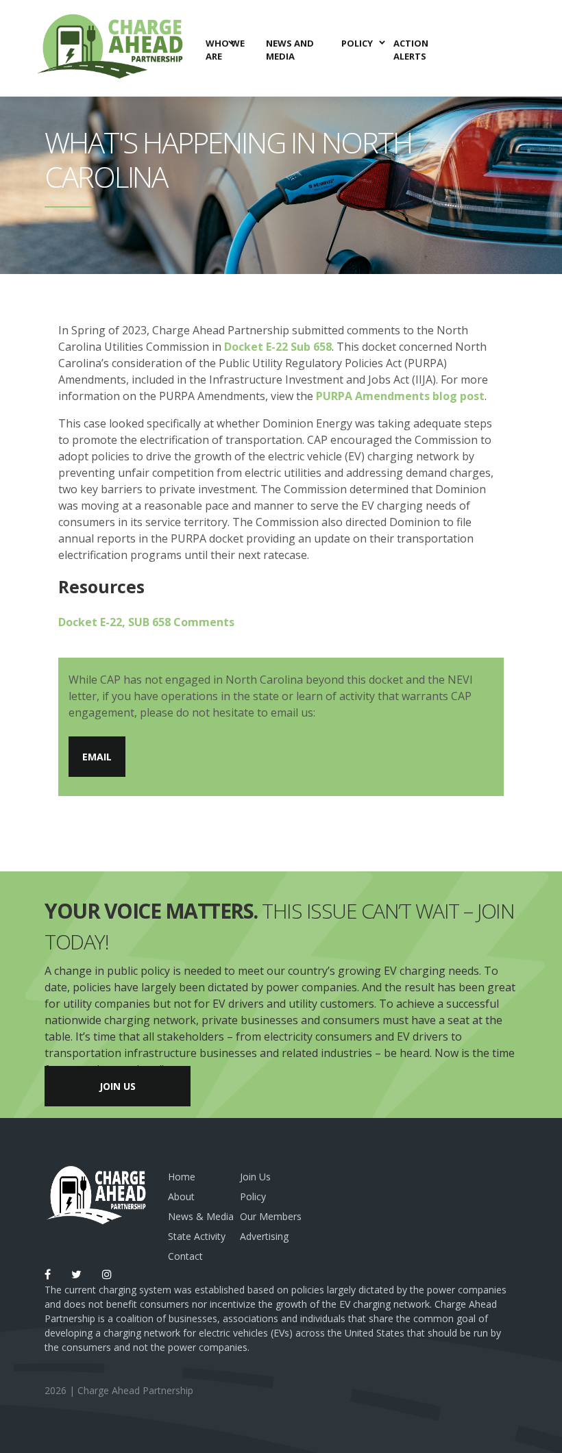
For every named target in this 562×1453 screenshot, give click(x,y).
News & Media (201, 1216)
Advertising (264, 1236)
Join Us (117, 1086)
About (181, 1196)
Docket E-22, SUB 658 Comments (146, 622)
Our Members (271, 1216)
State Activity (196, 1236)
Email (97, 756)
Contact (185, 1256)
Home (181, 1176)
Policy (253, 1196)
